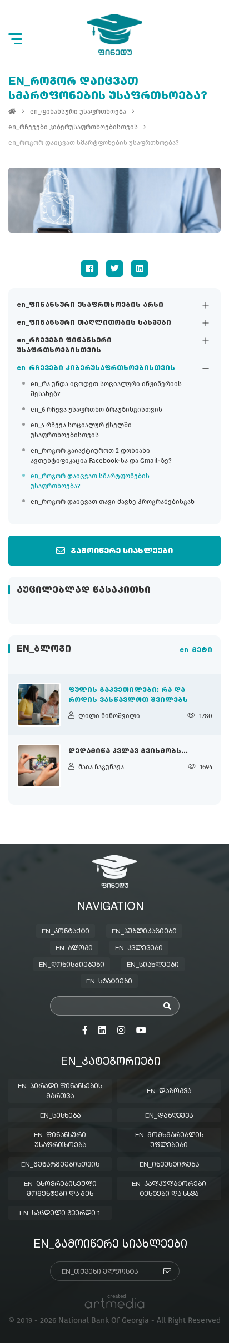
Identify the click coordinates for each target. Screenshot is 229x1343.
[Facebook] (89, 268)
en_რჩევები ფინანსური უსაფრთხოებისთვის (64, 345)
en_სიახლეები (153, 965)
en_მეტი (196, 650)
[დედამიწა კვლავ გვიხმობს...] (39, 766)
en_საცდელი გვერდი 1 (60, 1213)
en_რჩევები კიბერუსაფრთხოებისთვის (96, 368)
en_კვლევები (139, 948)
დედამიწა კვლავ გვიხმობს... (128, 751)
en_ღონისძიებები (71, 965)
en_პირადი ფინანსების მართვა (60, 1091)
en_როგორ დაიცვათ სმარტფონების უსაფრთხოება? (90, 481)
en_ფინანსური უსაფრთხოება (78, 111)
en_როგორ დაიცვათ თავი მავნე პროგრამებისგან (113, 502)
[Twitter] (114, 268)
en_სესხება (60, 1116)
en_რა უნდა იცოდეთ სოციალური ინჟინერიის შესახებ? (106, 389)
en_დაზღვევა (169, 1116)
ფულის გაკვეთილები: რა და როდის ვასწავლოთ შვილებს (128, 695)
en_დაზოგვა (169, 1091)
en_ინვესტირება (169, 1165)
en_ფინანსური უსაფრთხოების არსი (90, 305)
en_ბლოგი (74, 948)
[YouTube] (141, 1030)
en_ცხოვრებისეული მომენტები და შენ (60, 1189)
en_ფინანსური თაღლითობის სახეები (94, 323)
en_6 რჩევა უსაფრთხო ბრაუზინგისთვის (96, 409)
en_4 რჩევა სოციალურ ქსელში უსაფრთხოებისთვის (81, 430)
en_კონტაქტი (65, 931)
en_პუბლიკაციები (144, 931)
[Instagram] (121, 1030)
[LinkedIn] (139, 268)
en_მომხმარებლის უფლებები (169, 1140)
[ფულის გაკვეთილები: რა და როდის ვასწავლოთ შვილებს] (39, 705)
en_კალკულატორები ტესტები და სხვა (169, 1189)
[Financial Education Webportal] (114, 34)
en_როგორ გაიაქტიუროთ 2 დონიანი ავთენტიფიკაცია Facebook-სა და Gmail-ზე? (101, 456)
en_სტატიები (109, 981)
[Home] (12, 112)
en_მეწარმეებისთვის (60, 1165)
